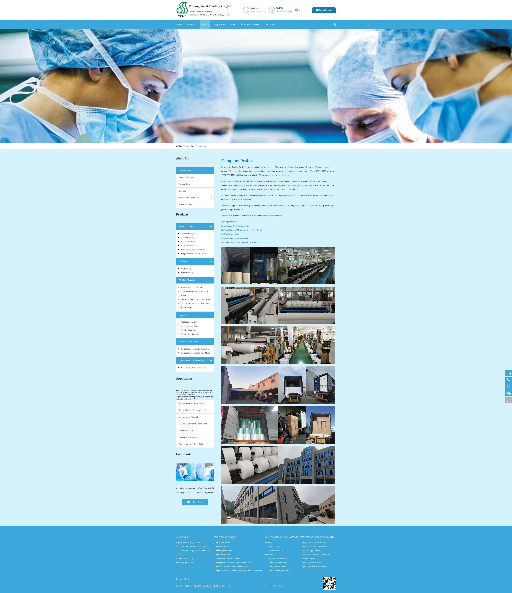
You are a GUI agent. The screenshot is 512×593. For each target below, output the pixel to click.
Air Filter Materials (187, 280)
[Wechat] (508, 393)
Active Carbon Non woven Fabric (193, 250)
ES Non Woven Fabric (188, 342)
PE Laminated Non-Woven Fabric (193, 368)
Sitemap (266, 586)
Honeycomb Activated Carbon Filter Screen (194, 293)
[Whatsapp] (508, 386)
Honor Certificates (186, 177)
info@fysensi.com (258, 11)
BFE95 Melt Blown (188, 242)
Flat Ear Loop (186, 269)
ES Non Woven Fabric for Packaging (195, 349)
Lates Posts (183, 454)
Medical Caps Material (188, 417)
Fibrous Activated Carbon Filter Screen (195, 299)
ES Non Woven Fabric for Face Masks (195, 353)
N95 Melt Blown (187, 238)
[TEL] (508, 380)
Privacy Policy (277, 586)
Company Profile (201, 146)
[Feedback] (508, 400)
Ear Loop (183, 261)
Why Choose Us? (186, 204)
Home (180, 24)
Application (220, 24)
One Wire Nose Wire (188, 330)
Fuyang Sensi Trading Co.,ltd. (188, 543)
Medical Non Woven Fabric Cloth (193, 424)
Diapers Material (186, 430)
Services (182, 191)
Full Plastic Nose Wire (189, 322)
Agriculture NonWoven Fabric (191, 444)
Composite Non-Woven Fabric (192, 360)
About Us (205, 24)
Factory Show (185, 184)
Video (233, 24)
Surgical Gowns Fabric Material (192, 410)
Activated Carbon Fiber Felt (191, 287)
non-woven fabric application (318, 537)
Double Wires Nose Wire (190, 334)
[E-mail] (508, 373)
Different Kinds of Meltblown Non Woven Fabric (241, 230)
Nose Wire (183, 315)
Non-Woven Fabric (187, 226)
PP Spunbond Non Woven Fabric (193, 254)
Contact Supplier (325, 10)
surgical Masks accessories (282, 537)
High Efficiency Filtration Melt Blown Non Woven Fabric (195, 305)
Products (191, 24)
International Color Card (189, 198)
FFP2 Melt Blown (187, 234)
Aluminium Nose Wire (189, 326)
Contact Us (269, 24)
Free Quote (198, 502)
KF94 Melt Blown (187, 246)
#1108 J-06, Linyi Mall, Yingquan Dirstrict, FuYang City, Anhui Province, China (195, 551)
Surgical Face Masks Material (191, 403)
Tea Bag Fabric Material (189, 437)
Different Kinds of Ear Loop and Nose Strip (239, 242)
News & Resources (250, 24)
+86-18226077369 (284, 11)
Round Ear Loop (187, 273)
